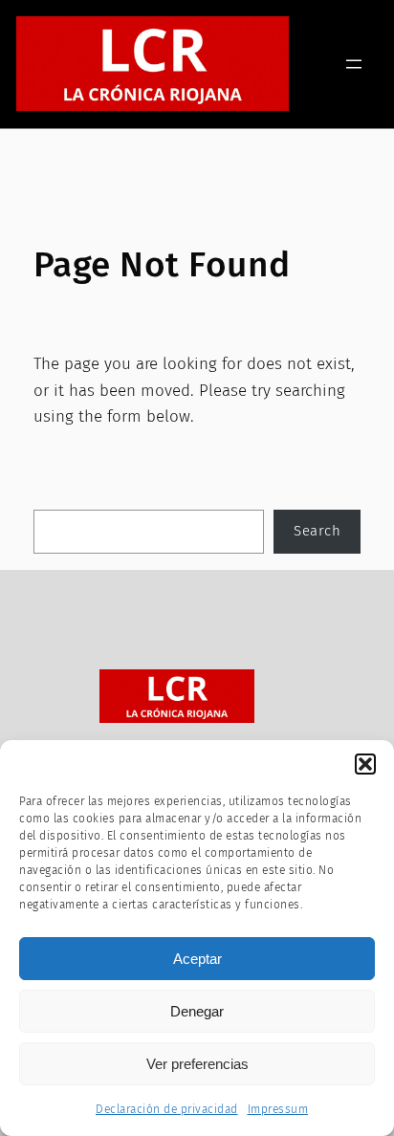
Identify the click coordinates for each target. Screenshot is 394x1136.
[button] (365, 764)
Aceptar (197, 958)
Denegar (197, 1011)
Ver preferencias (197, 1064)
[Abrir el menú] (353, 64)
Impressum (278, 1109)
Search (317, 530)
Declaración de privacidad (167, 1109)
